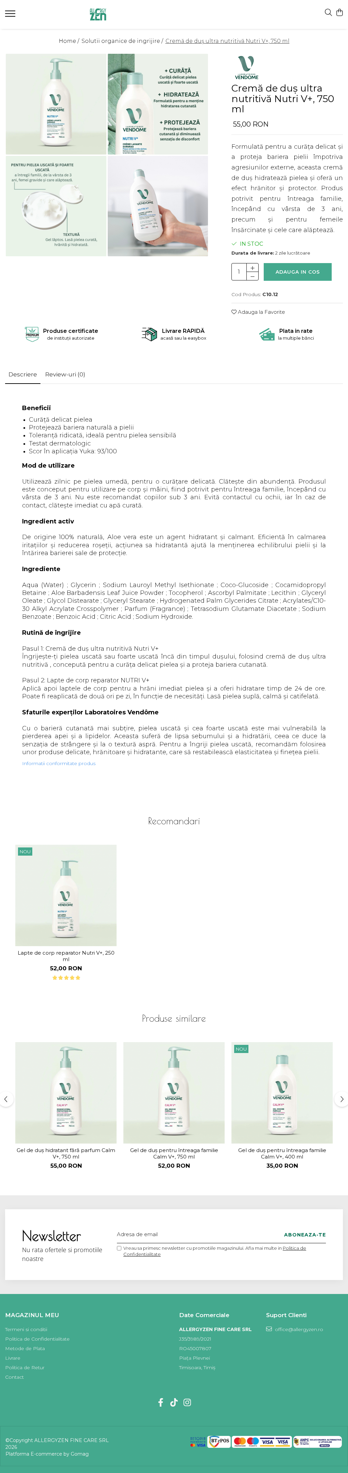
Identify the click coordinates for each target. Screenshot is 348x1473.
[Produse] (11, 16)
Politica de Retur (25, 1367)
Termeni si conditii (26, 1329)
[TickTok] (174, 1403)
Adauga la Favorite (261, 312)
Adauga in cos (298, 272)
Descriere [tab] (22, 374)
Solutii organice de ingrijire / (123, 41)
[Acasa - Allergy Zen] (113, 14)
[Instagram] (187, 1403)
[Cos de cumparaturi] (339, 13)
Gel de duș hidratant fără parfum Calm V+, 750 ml (66, 1153)
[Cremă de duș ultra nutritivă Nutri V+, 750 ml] (56, 104)
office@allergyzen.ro (298, 1329)
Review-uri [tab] (65, 374)
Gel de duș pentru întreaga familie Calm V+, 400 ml (282, 1153)
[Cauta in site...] (328, 13)
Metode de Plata (25, 1348)
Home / (70, 41)
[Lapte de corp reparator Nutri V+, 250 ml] (66, 895)
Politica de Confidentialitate (37, 1339)
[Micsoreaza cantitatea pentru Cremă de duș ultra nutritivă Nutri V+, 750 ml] (252, 276)
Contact (14, 1377)
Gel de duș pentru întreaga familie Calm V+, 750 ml (174, 1153)
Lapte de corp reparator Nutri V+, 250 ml (66, 956)
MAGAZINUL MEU (32, 1315)
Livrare (12, 1358)
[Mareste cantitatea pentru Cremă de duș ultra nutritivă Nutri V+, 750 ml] (252, 267)
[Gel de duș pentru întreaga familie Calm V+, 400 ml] (282, 1093)
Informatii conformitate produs (58, 763)
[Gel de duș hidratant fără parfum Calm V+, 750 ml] (66, 1093)
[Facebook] (161, 1403)
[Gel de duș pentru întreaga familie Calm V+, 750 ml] (174, 1093)
